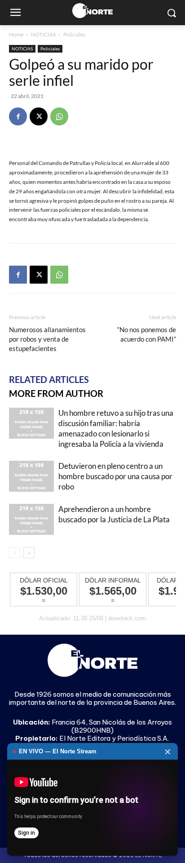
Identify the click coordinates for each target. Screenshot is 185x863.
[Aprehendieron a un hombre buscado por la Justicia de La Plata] (31, 519)
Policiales (74, 34)
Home (16, 34)
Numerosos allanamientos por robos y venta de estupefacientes (47, 338)
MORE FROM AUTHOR (56, 393)
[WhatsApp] (59, 116)
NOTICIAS (43, 34)
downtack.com (127, 618)
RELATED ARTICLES (49, 379)
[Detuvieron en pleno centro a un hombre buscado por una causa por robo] (31, 476)
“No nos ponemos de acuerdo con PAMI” (146, 334)
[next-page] (29, 552)
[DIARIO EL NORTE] (92, 10)
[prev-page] (14, 552)
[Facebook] (18, 116)
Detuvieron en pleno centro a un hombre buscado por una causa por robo (115, 476)
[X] (39, 116)
